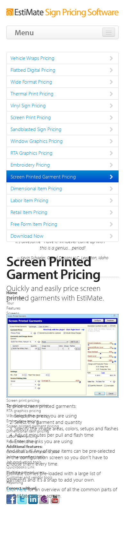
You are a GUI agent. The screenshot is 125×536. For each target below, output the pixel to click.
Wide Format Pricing (31, 81)
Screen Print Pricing (31, 117)
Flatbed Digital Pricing (33, 70)
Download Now (27, 236)
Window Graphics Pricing (37, 141)
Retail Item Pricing (29, 212)
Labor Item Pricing (29, 200)
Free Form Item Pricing (34, 224)
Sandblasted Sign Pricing (36, 129)
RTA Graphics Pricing (32, 153)
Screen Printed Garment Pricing (43, 176)
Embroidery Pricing (30, 164)
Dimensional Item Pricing (36, 188)
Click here (16, 489)
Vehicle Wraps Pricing (32, 58)
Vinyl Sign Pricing (28, 105)
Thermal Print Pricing (32, 93)
